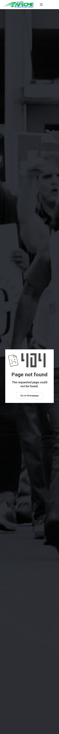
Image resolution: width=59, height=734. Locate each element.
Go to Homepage (29, 395)
